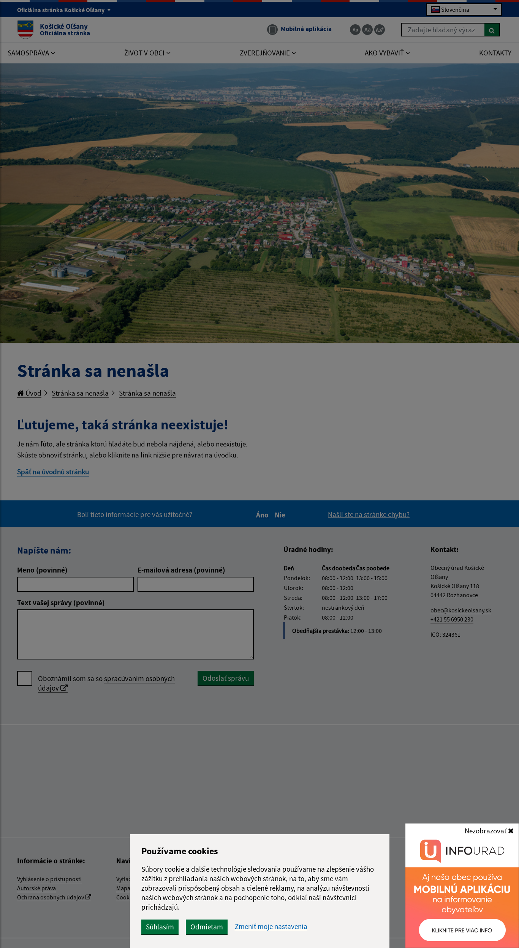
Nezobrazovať (486, 830)
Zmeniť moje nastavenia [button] (271, 926)
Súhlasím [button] (160, 926)
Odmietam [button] (206, 926)
